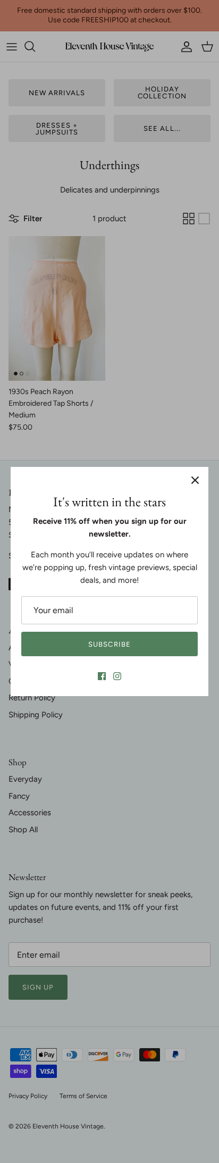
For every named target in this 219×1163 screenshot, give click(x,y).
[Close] (195, 480)
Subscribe (109, 644)
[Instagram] (117, 676)
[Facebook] (102, 676)
